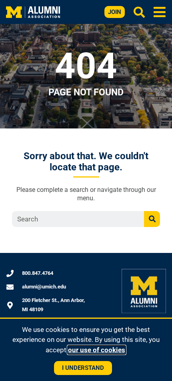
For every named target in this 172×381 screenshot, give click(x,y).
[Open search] (139, 12)
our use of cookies (96, 350)
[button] (160, 12)
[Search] (152, 219)
